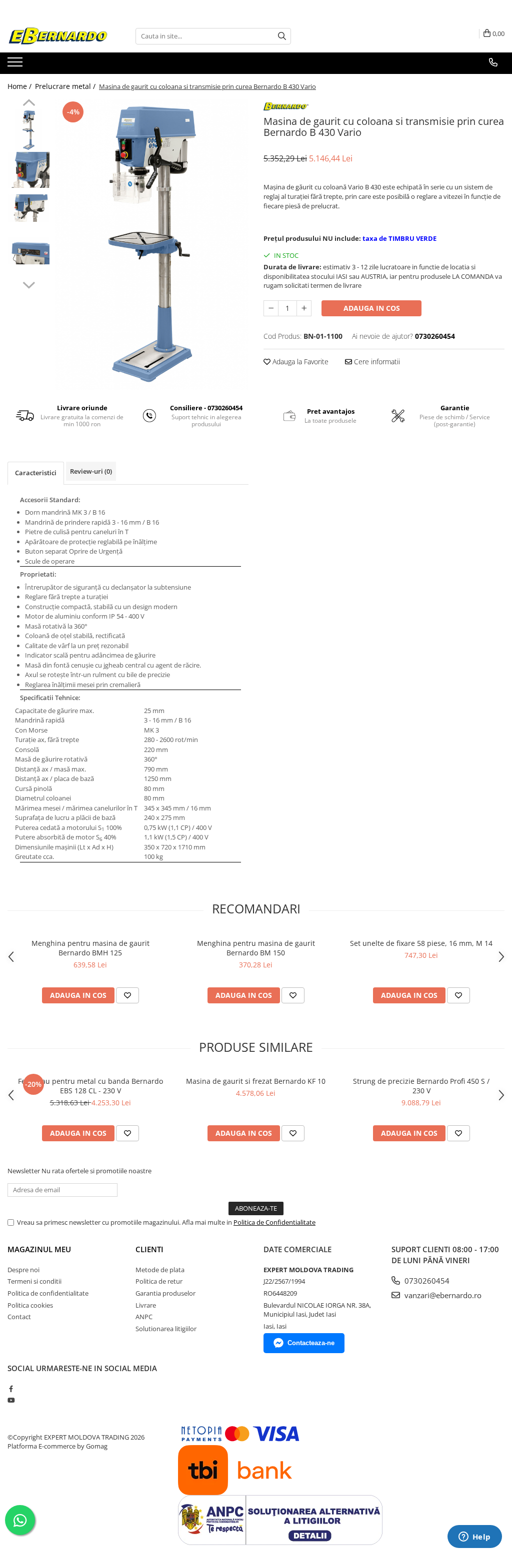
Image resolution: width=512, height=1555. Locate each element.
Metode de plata (160, 1269)
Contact (19, 1316)
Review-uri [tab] (91, 471)
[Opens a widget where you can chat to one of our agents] (474, 1537)
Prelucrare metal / (66, 86)
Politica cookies (30, 1305)
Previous (29, 104)
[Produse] (16, 64)
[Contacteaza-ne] (493, 62)
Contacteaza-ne (311, 1343)
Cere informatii (376, 361)
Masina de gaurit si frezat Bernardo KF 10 (256, 1081)
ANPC (144, 1316)
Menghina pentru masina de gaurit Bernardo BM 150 (256, 947)
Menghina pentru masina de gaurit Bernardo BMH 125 (91, 947)
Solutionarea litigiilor (166, 1328)
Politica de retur (159, 1281)
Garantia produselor (166, 1293)
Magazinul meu (39, 1249)
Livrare (146, 1305)
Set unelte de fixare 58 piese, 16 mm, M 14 (421, 943)
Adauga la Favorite (299, 361)
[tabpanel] (151, 244)
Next (29, 284)
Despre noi (24, 1269)
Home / (21, 86)
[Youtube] (11, 1400)
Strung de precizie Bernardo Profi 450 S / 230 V (421, 1085)
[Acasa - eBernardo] (58, 36)
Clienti (150, 1249)
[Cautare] (282, 36)
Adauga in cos (372, 308)
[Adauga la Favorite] (127, 995)
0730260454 (426, 1281)
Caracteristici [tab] (35, 472)
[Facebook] (11, 1388)
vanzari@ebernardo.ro (442, 1295)
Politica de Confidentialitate (275, 1222)
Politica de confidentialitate (48, 1293)
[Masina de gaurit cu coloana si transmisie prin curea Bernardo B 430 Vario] (151, 244)
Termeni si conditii (35, 1281)
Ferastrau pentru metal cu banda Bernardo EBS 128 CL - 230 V (90, 1085)
